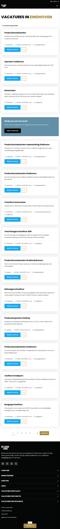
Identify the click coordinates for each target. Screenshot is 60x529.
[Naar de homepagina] (3, 6)
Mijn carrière (53, 1)
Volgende (44, 433)
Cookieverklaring (6, 510)
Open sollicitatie (12, 130)
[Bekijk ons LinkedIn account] (2, 463)
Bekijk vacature (12, 49)
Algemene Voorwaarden (8, 517)
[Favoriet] (24, 49)
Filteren (29, 526)
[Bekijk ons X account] (16, 463)
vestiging (4, 458)
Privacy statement (7, 507)
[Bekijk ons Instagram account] (11, 463)
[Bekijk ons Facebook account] (7, 463)
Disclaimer (4, 514)
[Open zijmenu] (57, 5)
